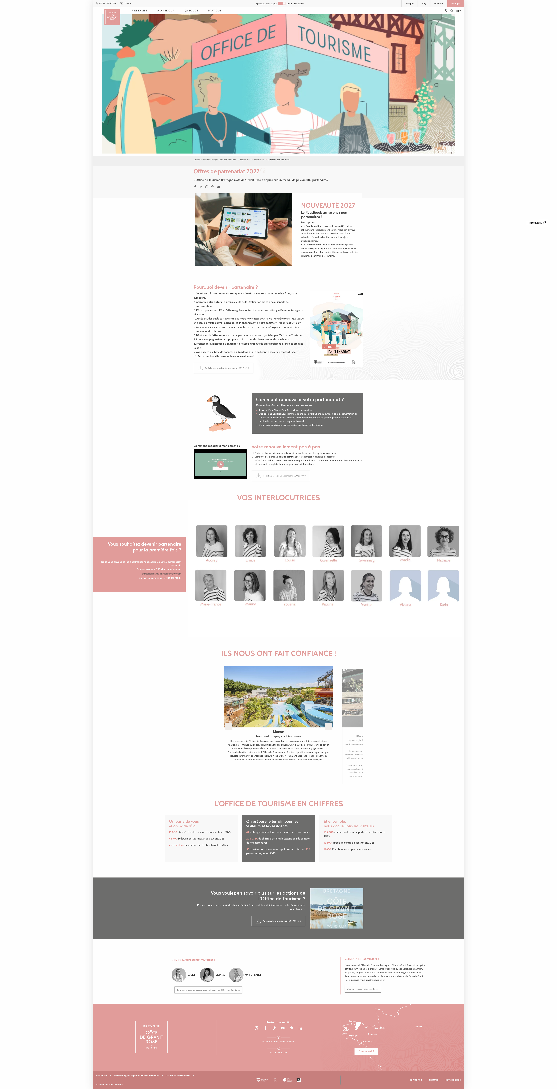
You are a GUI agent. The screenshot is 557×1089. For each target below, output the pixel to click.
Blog (424, 3)
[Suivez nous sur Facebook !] (265, 1028)
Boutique (455, 3)
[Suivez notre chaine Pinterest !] (291, 1028)
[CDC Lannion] (262, 1080)
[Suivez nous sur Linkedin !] (300, 1028)
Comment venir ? (366, 1051)
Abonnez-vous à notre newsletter (362, 989)
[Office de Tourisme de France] (287, 1080)
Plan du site (101, 1075)
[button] (452, 10)
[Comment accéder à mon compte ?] (220, 464)
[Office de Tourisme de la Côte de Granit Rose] (112, 14)
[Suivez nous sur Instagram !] (256, 1028)
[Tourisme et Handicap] (298, 1080)
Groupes (410, 3)
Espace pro (416, 1080)
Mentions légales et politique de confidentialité (136, 1075)
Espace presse (453, 1080)
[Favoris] (447, 10)
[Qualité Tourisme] (275, 1080)
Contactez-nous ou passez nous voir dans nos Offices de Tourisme (208, 990)
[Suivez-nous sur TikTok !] (274, 1028)
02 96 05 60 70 (278, 1052)
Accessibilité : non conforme (109, 1084)
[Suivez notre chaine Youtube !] (282, 1028)
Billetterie (438, 3)
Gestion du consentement (178, 1075)
